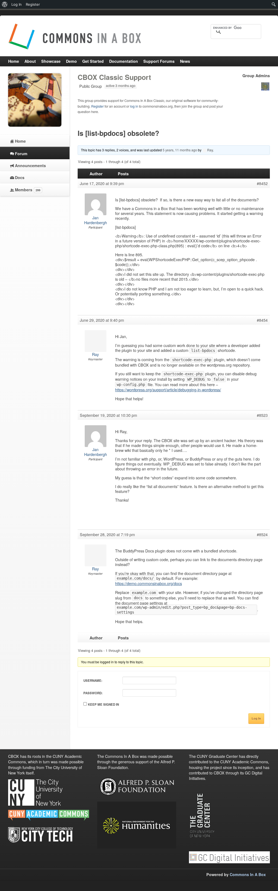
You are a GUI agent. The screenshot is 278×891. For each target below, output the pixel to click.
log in (134, 106)
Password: (93, 693)
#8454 (262, 320)
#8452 (262, 183)
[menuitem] (5, 4)
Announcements (30, 165)
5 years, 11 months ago (180, 150)
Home (20, 141)
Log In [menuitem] (16, 4)
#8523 (262, 415)
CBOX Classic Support (114, 77)
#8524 (262, 534)
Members (27, 189)
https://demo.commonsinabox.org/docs (148, 583)
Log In (256, 718)
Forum (21, 153)
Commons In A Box (248, 874)
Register (97, 106)
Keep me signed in (103, 704)
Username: (92, 680)
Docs (19, 177)
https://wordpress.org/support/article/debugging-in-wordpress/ (168, 389)
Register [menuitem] (33, 4)
